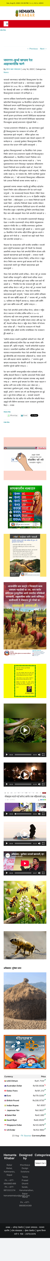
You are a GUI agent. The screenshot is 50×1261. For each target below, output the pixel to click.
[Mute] (39, 754)
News (6, 72)
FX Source (26, 1135)
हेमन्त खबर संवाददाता (13, 69)
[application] (25, 730)
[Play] (7, 754)
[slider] (23, 754)
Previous (33, 48)
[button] (25, 730)
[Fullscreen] (43, 754)
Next (42, 48)
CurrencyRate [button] (39, 1135)
